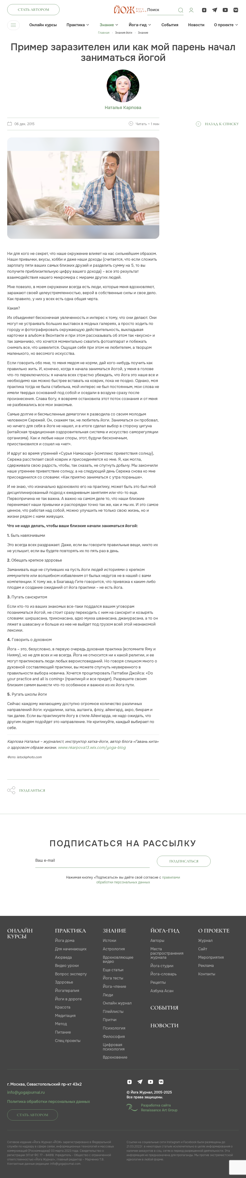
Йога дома (64, 940)
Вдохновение (115, 1057)
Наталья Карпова (123, 107)
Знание (107, 25)
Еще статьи (113, 969)
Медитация (65, 1015)
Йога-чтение (114, 986)
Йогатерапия (67, 990)
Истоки (109, 940)
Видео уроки (67, 965)
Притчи (110, 1019)
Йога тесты (113, 978)
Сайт (202, 948)
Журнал (205, 940)
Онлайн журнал (117, 1003)
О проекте (224, 25)
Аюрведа (63, 957)
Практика (76, 25)
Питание (63, 1032)
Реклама (206, 965)
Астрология (114, 948)
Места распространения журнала (167, 953)
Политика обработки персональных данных (48, 1101)
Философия (114, 1036)
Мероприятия (211, 957)
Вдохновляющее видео (118, 959)
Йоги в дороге (68, 999)
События (169, 25)
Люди (108, 994)
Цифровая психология (114, 1047)
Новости (196, 25)
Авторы (157, 940)
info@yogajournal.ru (26, 1092)
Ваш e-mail (45, 860)
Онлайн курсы (43, 25)
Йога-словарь (163, 974)
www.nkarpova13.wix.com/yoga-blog (92, 747)
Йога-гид (138, 25)
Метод (61, 1023)
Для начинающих (70, 948)
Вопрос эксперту (71, 974)
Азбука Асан (161, 990)
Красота (62, 1007)
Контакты (206, 974)
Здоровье (64, 982)
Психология (114, 1028)
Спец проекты (67, 1040)
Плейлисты (113, 1011)
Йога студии (161, 965)
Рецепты (158, 982)
